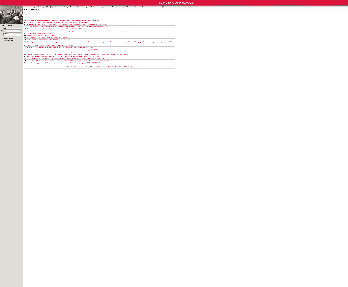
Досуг (48, 7)
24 (82, 66)
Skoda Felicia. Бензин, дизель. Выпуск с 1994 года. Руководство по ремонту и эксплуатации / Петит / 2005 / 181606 (61, 52)
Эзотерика (138, 7)
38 (118, 66)
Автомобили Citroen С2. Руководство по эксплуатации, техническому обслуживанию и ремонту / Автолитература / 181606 (63, 20)
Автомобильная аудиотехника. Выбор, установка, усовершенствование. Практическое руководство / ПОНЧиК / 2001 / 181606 (64, 63)
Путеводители (86, 7)
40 (123, 66)
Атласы (160, 7)
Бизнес (31, 7)
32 (103, 66)
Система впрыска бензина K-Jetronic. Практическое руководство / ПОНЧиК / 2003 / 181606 (54, 29)
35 (110, 66)
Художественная (106, 7)
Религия (93, 7)
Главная (25, 7)
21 (75, 66)
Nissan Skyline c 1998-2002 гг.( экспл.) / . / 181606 (41, 35)
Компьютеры (59, 7)
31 (100, 66)
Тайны (98, 7)
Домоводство (42, 7)
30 (98, 66)
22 (77, 66)
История (123, 7)
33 (105, 66)
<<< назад (70, 66)
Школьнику (145, 7)
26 (87, 66)
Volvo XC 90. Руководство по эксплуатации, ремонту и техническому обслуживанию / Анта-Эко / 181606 (58, 22)
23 (80, 66)
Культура (67, 7)
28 (93, 66)
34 (108, 66)
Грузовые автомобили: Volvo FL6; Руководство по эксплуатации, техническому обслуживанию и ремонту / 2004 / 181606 (63, 50)
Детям (35, 7)
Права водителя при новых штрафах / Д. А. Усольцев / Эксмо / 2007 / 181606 (50, 39)
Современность (167, 7)
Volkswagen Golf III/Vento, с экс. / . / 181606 (39, 33)
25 (85, 66)
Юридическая (130, 7)
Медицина (73, 7)
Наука (79, 7)
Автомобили (153, 7)
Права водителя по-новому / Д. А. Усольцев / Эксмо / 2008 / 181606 (47, 37)
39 (120, 66)
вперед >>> (128, 66)
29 (95, 66)
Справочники (177, 7)
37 (115, 66)
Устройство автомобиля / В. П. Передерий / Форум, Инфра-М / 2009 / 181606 (50, 45)
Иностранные (116, 7)
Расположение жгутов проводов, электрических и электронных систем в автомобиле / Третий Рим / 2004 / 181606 (61, 47)
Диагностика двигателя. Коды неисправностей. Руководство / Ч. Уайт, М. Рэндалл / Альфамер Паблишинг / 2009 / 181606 (63, 56)
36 (113, 66)
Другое (53, 7)
